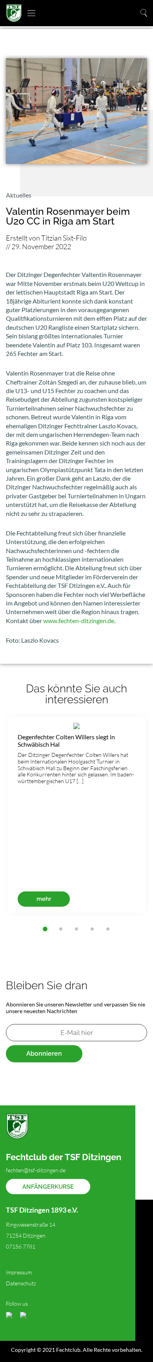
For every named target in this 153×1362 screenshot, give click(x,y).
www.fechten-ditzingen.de (78, 620)
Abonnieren (44, 1053)
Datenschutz (21, 1283)
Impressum (19, 1272)
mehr (43, 898)
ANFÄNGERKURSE (48, 1186)
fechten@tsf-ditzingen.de (36, 1170)
